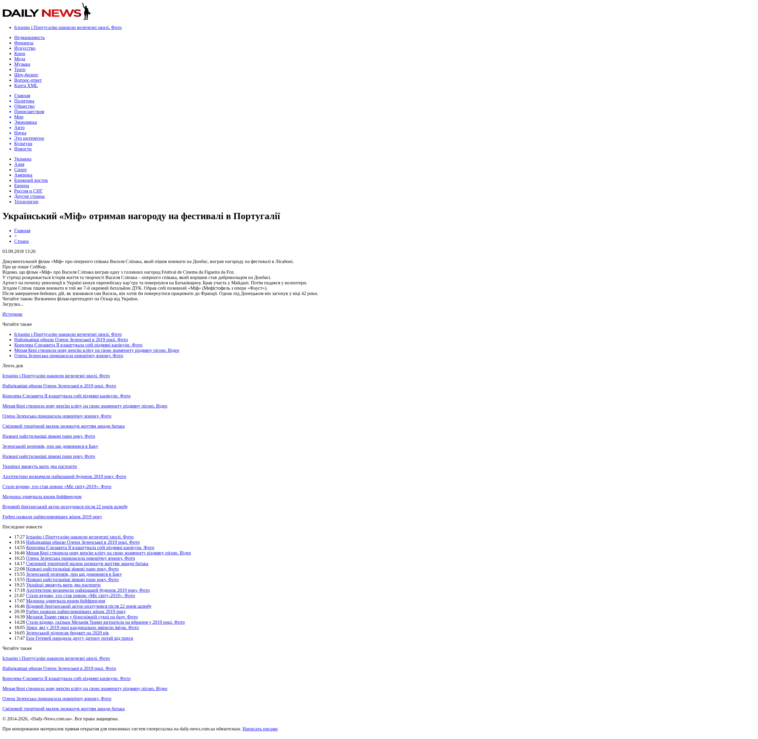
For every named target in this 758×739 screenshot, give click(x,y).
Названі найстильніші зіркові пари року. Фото (48, 436)
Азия (19, 164)
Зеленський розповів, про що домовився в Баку (50, 446)
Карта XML (26, 85)
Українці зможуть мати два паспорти (39, 466)
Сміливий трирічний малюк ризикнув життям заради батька (63, 426)
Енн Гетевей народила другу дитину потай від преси (79, 638)
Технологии (26, 201)
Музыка (22, 64)
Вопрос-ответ (28, 80)
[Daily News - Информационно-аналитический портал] (46, 18)
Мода (19, 58)
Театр (19, 69)
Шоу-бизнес (26, 74)
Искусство (25, 48)
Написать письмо (260, 728)
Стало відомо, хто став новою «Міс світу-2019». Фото (56, 486)
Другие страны (29, 196)
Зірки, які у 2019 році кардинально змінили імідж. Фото (82, 627)
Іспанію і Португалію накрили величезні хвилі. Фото (68, 27)
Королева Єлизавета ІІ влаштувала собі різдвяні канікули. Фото (78, 344)
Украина (22, 158)
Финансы (23, 42)
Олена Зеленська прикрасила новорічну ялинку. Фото (68, 355)
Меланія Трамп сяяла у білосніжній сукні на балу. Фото (82, 616)
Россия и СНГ (28, 190)
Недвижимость (29, 37)
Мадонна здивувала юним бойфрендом (41, 496)
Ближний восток (31, 180)
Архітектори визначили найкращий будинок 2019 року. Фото (64, 476)
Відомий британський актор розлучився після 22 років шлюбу (65, 506)
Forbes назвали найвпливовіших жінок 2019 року (52, 516)
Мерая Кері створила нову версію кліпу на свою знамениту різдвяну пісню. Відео (96, 350)
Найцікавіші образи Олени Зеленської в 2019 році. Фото (71, 339)
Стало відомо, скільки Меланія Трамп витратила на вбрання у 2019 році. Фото (105, 622)
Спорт (20, 169)
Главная (22, 230)
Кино (19, 53)
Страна (21, 241)
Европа (21, 185)
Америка (23, 174)
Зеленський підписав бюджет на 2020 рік (67, 632)
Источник (12, 314)
